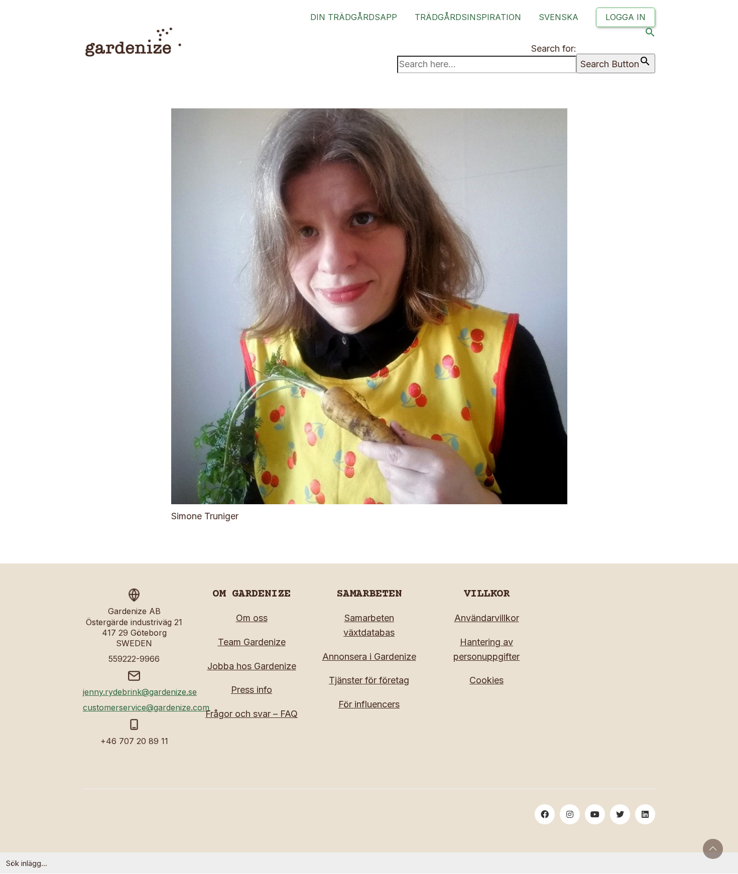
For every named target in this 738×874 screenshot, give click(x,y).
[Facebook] (545, 814)
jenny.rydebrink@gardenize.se (140, 692)
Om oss (252, 618)
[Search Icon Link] (650, 34)
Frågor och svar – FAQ (251, 713)
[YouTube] (595, 814)
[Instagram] (570, 814)
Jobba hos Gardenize (251, 666)
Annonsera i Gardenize (369, 656)
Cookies (486, 680)
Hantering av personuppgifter (486, 649)
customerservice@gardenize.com (146, 707)
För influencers (369, 704)
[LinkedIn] (645, 814)
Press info (251, 689)
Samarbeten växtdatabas (369, 625)
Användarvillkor (486, 618)
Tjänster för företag (369, 680)
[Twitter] (620, 814)
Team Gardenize (252, 642)
